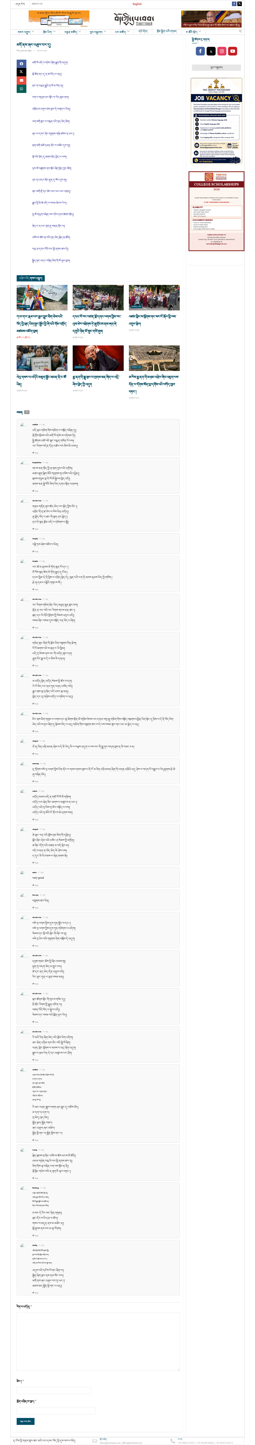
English (137, 4)
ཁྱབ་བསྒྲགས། (96, 32)
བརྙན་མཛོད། (71, 32)
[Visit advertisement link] (59, 19)
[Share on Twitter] (21, 72)
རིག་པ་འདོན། (24, 1307)
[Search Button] (240, 32)
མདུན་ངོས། (20, 4)
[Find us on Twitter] (239, 4)
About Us (37, 4)
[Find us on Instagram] (221, 51)
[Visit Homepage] (134, 19)
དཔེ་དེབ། (143, 31)
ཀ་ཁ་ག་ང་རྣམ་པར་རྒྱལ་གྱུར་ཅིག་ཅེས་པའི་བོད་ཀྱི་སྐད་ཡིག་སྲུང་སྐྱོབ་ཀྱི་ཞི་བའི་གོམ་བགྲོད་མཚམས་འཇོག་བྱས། (42, 324)
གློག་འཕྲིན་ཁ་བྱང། (27, 1401)
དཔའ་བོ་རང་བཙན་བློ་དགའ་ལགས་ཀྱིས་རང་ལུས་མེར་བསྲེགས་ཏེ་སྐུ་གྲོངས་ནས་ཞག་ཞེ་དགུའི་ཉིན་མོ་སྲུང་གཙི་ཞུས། (97, 324)
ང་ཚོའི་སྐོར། (192, 32)
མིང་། (20, 1381)
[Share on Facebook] (21, 64)
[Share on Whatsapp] (21, 89)
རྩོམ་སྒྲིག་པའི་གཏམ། (167, 31)
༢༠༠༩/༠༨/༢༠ (42, 50)
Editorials (24, 367)
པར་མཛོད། (120, 32)
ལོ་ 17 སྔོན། (42, 425)
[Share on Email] (21, 80)
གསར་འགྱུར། (24, 32)
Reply (36, 453)
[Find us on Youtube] (232, 51)
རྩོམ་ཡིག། (47, 32)
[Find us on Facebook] (234, 4)
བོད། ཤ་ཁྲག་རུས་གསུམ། (24, 50)
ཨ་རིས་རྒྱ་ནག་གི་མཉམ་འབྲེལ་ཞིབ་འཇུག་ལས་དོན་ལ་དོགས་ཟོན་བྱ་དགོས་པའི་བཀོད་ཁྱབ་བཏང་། (154, 384)
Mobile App (24, 307)
